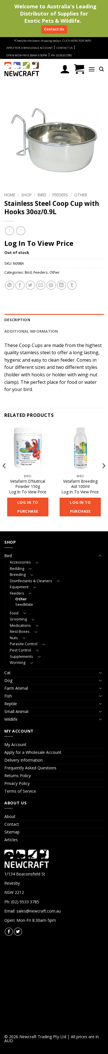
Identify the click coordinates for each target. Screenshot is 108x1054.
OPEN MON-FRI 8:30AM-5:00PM (26, 55)
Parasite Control (23, 643)
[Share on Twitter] (30, 285)
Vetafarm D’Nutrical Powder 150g (27, 484)
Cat (7, 672)
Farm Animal (16, 688)
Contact (11, 824)
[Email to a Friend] (41, 285)
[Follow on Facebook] (9, 931)
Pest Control (20, 650)
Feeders (60, 195)
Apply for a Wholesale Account (32, 752)
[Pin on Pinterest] (51, 285)
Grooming (18, 619)
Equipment (19, 587)
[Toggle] (100, 556)
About (10, 816)
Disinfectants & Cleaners (31, 580)
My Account (15, 744)
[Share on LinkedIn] (61, 285)
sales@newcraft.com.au (38, 911)
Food (14, 613)
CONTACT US (64, 48)
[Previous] (4, 477)
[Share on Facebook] (20, 285)
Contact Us (54, 29)
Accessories (20, 562)
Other (80, 195)
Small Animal (16, 711)
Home (9, 195)
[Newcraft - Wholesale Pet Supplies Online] (30, 69)
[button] (79, 69)
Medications (20, 625)
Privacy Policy (17, 783)
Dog (8, 680)
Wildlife (11, 719)
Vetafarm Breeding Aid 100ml (80, 484)
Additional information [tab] (31, 331)
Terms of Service (20, 791)
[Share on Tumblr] (72, 285)
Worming (17, 662)
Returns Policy (17, 775)
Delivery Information (23, 760)
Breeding (18, 574)
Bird (42, 195)
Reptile (10, 703)
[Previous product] (20, 230)
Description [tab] (17, 319)
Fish (8, 696)
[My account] (65, 69)
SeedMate (24, 604)
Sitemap (12, 832)
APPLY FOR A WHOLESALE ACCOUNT (29, 48)
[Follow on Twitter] (18, 931)
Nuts (14, 637)
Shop (26, 195)
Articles (11, 839)
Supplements (21, 656)
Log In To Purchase (27, 507)
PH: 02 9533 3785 (61, 55)
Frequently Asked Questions (30, 768)
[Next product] (9, 230)
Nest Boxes (20, 631)
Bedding (17, 568)
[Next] (103, 477)
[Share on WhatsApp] (9, 285)
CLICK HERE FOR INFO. (77, 41)
